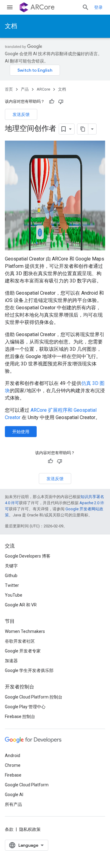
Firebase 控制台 (20, 716)
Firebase (13, 775)
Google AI (14, 794)
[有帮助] (51, 101)
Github (11, 575)
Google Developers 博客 (27, 556)
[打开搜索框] (85, 7)
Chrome (12, 765)
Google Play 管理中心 (25, 706)
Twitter (12, 585)
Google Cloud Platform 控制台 (33, 697)
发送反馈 (21, 114)
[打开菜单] (10, 7)
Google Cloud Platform (27, 784)
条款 (9, 829)
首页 (9, 89)
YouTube (13, 595)
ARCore (43, 7)
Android (12, 755)
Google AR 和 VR (21, 604)
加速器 (11, 660)
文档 (11, 26)
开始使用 (20, 431)
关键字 (11, 565)
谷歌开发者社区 (20, 641)
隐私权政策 (30, 829)
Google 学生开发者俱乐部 (29, 670)
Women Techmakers (25, 631)
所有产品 (13, 804)
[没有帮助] (60, 101)
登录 (98, 7)
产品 (25, 89)
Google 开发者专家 (23, 650)
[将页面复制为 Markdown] (82, 129)
